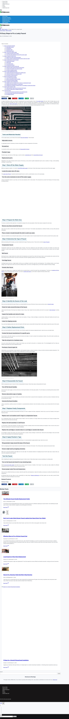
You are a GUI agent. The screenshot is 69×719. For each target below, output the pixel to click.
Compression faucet (10, 61)
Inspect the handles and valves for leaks (14, 68)
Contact (3, 6)
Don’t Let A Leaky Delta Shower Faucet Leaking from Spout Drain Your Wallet (24, 518)
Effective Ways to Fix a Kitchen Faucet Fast (15, 536)
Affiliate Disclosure (5, 3)
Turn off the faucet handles (12, 77)
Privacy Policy (5, 1)
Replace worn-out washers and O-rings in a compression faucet (19, 82)
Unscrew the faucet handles (12, 80)
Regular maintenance (35, 475)
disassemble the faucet (24, 149)
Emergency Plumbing (6, 17)
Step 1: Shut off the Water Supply (10, 52)
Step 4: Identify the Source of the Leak (11, 66)
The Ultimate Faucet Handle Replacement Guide (16, 499)
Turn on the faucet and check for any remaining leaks (17, 91)
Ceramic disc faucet (10, 65)
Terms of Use (4, 2)
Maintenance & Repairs (6, 18)
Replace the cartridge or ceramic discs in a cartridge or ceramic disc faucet (21, 85)
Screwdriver (9, 48)
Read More (6, 507)
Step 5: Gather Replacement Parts (10, 71)
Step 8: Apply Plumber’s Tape (9, 86)
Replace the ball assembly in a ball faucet (15, 84)
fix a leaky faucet (40, 101)
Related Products (10, 94)
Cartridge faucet (10, 63)
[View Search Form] (1, 10)
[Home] (0, 29)
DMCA (3, 5)
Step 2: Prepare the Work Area (10, 56)
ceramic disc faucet (27, 271)
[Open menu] (1, 27)
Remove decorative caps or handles (13, 79)
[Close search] (1, 715)
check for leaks (51, 304)
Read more (55, 679)
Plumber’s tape (9, 49)
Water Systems (5, 22)
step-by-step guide (13, 103)
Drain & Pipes (4, 16)
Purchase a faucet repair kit (12, 75)
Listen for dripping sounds (12, 70)
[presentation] (31, 493)
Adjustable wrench (10, 47)
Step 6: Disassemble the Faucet (10, 76)
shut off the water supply (22, 168)
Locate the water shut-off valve (13, 53)
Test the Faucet (8, 90)
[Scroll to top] (1, 703)
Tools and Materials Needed (9, 45)
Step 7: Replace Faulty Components (11, 81)
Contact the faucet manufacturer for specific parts (16, 72)
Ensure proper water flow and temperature (15, 93)
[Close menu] (0, 705)
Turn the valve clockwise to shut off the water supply (17, 54)
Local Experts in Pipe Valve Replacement (14, 556)
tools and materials (24, 137)
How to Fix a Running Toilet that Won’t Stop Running (17, 574)
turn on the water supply (9, 464)
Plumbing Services (5, 20)
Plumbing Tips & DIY (6, 21)
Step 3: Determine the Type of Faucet (11, 59)
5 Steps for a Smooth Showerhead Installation (16, 660)
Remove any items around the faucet (14, 57)
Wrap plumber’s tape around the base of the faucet (16, 88)
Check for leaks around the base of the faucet (15, 67)
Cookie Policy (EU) (5, 7)
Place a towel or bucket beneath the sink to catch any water (18, 58)
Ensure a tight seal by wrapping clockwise (15, 89)
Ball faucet (9, 62)
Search (1, 671)
